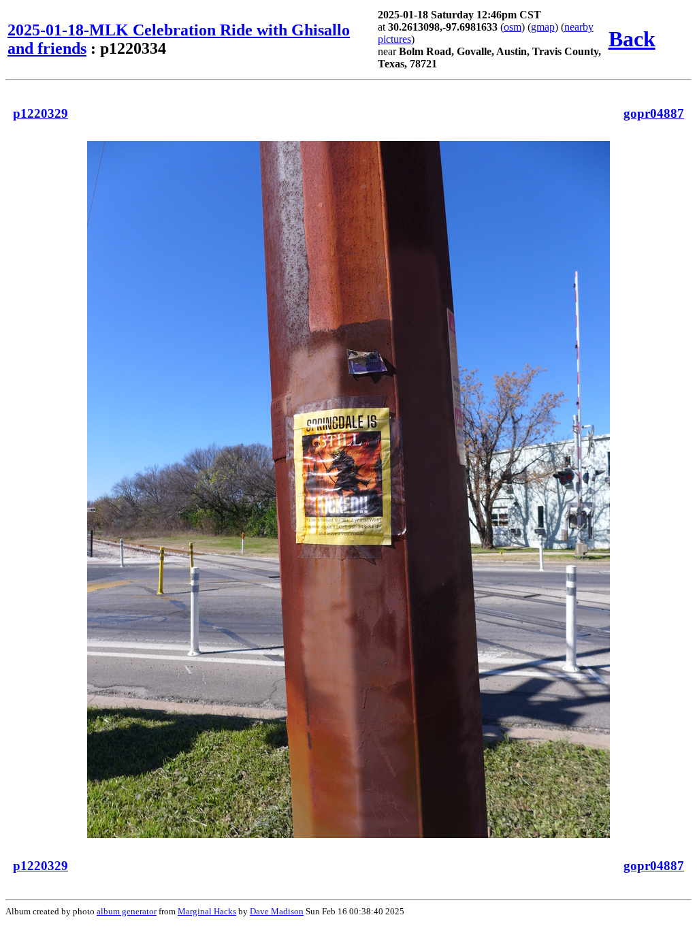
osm (512, 27)
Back (632, 39)
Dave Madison (277, 911)
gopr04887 (653, 113)
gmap (543, 27)
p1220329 (40, 113)
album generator (127, 911)
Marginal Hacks (207, 911)
